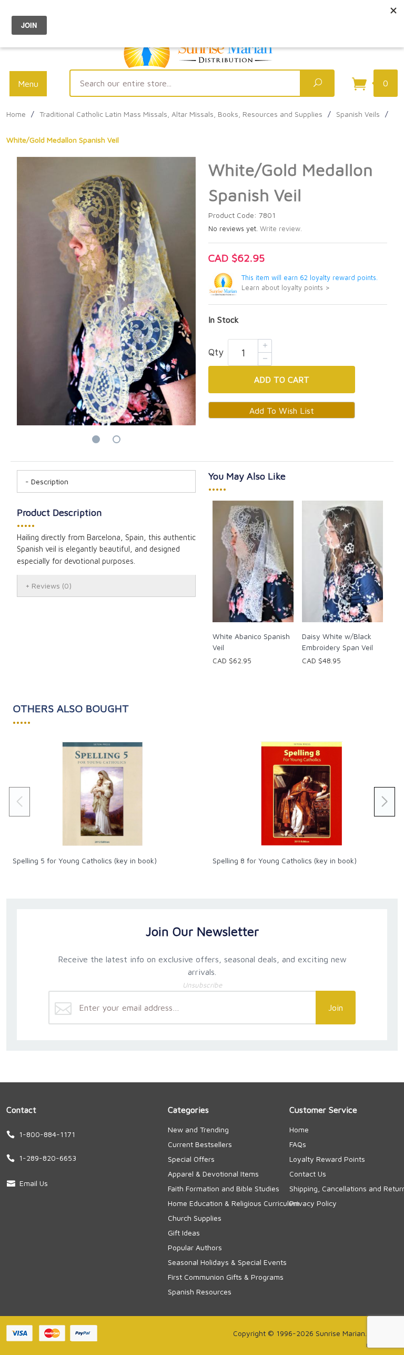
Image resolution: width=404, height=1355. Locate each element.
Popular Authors (195, 1247)
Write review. (281, 229)
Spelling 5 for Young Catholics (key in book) (85, 860)
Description (49, 481)
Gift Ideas (184, 1232)
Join (335, 1007)
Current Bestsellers (200, 1144)
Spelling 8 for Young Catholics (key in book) (285, 860)
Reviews (52, 585)
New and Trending (198, 1129)
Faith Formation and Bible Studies (223, 1188)
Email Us (33, 1183)
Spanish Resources (199, 1291)
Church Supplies (194, 1217)
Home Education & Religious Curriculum (233, 1203)
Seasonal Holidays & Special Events (227, 1262)
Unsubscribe (202, 985)
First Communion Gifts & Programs (226, 1276)
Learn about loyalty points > (285, 288)
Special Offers (191, 1158)
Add (281, 379)
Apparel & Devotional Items (213, 1173)
